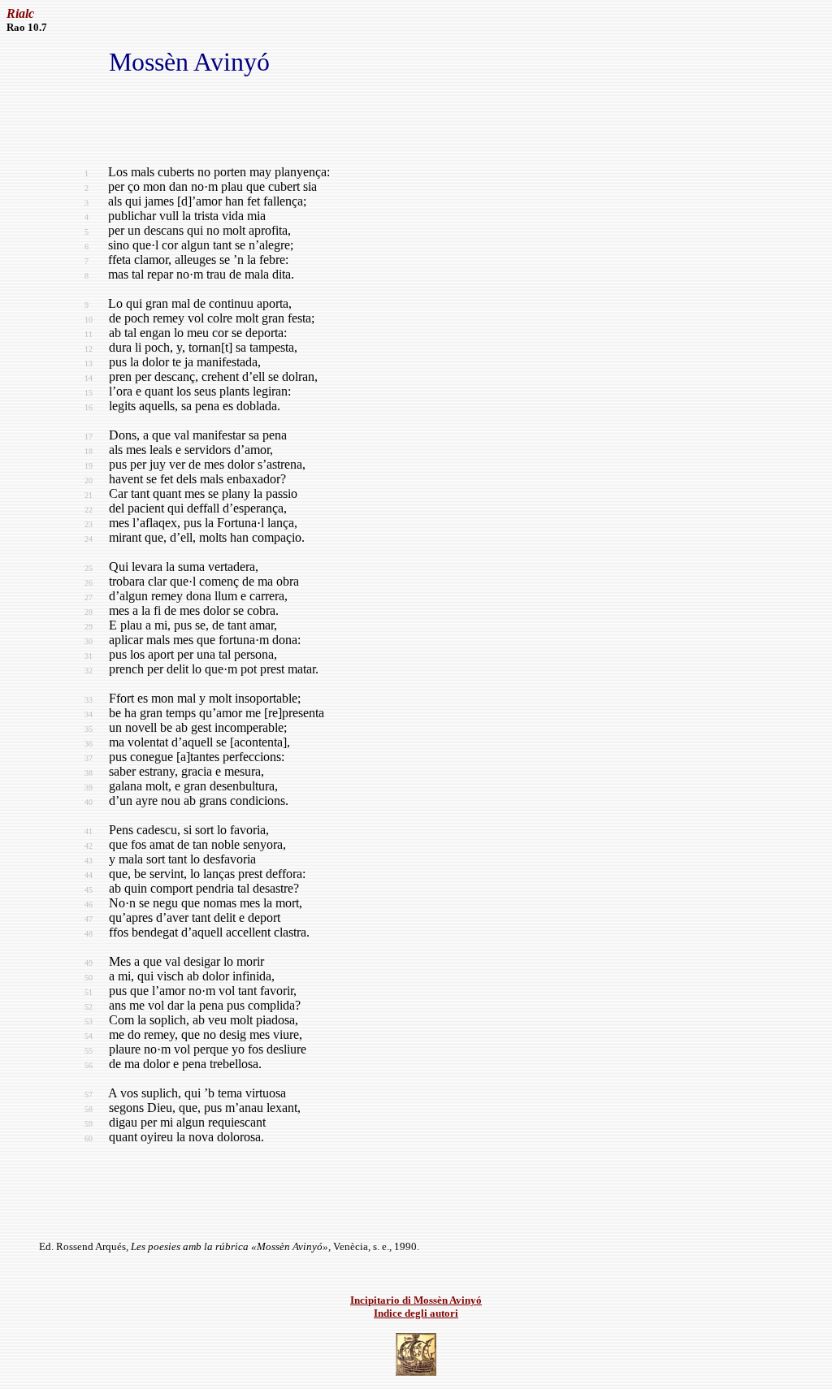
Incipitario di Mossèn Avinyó (416, 1300)
